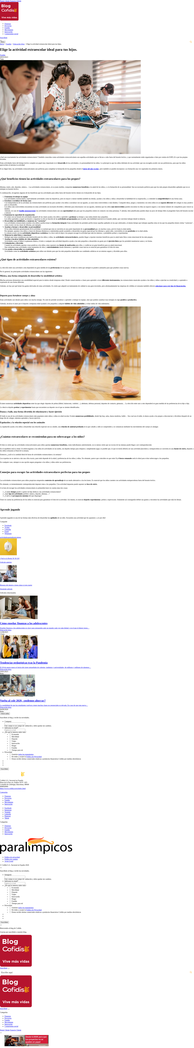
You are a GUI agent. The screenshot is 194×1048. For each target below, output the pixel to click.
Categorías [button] (4, 792)
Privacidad (8, 752)
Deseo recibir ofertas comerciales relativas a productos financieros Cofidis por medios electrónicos (46, 759)
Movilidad (15, 737)
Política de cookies (11, 859)
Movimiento (8, 30)
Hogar (14, 746)
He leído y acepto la (27, 757)
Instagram (7, 875)
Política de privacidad (12, 857)
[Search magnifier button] (191, 42)
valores (18, 537)
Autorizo (23, 754)
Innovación (8, 32)
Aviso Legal (8, 861)
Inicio (2, 44)
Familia (7, 28)
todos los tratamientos (26, 754)
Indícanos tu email (11, 728)
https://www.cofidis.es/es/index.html (13, 788)
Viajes (14, 741)
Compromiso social (11, 34)
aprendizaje (12, 537)
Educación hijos (18, 44)
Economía (15, 734)
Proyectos (7, 26)
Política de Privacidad (34, 757)
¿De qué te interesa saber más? (15, 732)
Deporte (14, 739)
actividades (4, 537)
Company (7, 721)
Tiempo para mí (17, 750)
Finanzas (7, 24)
